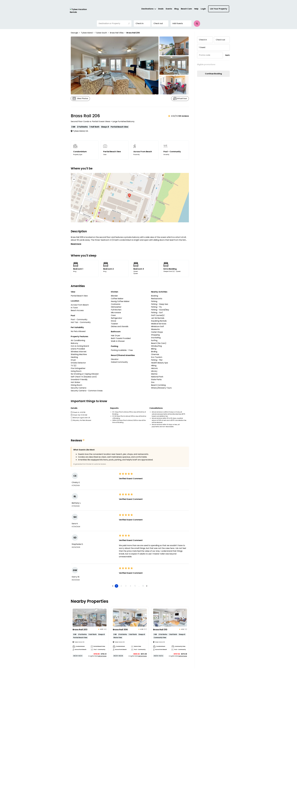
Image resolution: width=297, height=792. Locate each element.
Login (203, 8)
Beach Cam (186, 8)
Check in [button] (140, 23)
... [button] (139, 586)
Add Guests (177, 23)
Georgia (74, 32)
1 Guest (202, 47)
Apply (227, 55)
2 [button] (121, 586)
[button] (197, 23)
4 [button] (130, 586)
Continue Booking (213, 73)
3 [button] (125, 586)
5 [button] (135, 586)
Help (196, 8)
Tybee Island (87, 32)
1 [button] (116, 586)
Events (169, 8)
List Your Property (218, 8)
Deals (160, 8)
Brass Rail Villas (117, 32)
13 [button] (143, 586)
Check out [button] (158, 23)
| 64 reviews (183, 116)
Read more (76, 244)
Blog (176, 8)
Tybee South (101, 32)
